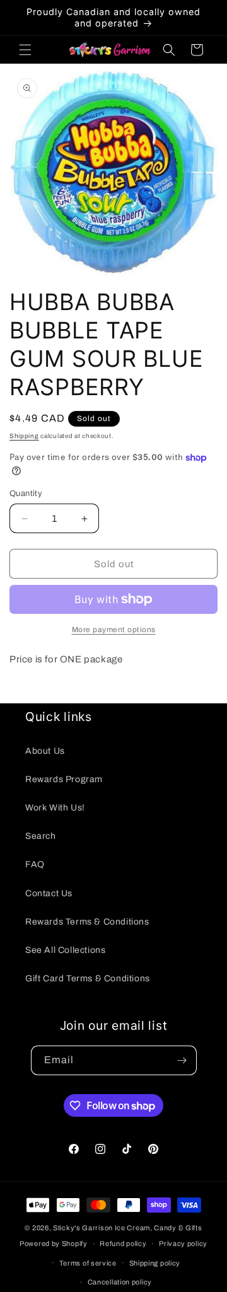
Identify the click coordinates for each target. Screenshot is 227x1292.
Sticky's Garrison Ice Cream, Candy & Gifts (127, 1227)
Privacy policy (183, 1243)
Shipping (24, 435)
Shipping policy (155, 1263)
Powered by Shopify (54, 1243)
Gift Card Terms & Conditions (87, 978)
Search (40, 836)
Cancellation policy (120, 1282)
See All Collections (65, 950)
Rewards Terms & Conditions (87, 921)
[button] (25, 50)
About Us (45, 751)
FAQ (35, 864)
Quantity (25, 493)
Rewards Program (64, 779)
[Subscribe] (182, 1060)
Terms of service (88, 1263)
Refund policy (123, 1243)
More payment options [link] (114, 629)
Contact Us (49, 893)
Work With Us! (55, 807)
